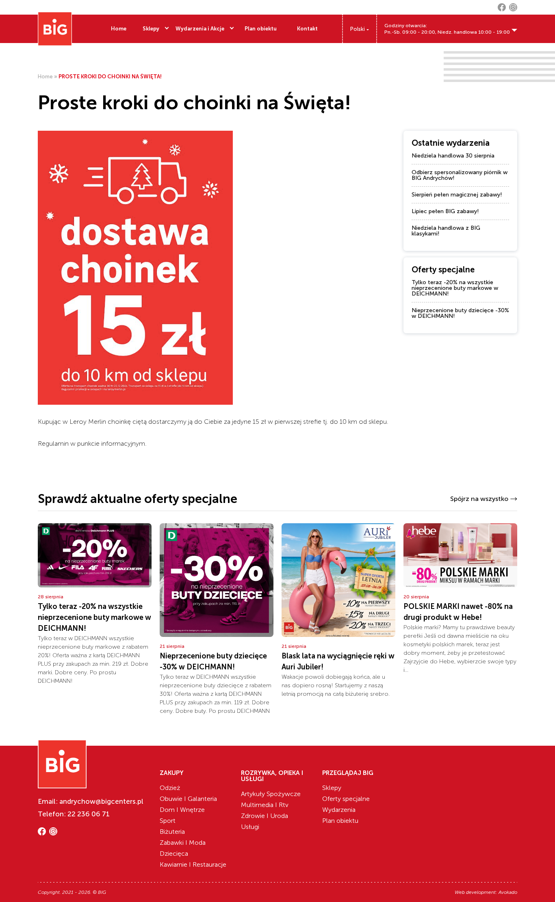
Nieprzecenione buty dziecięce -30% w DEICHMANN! (460, 313)
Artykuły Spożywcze (271, 794)
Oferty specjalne (346, 799)
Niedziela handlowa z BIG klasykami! (446, 230)
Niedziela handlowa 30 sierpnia (453, 155)
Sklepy (151, 29)
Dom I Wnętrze (182, 810)
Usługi (250, 827)
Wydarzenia (339, 810)
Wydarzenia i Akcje (200, 29)
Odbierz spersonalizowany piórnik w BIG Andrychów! (459, 175)
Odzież (170, 788)
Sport (168, 820)
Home (118, 29)
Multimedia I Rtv (264, 805)
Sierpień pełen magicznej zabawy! (457, 194)
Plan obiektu (261, 29)
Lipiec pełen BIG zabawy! (445, 211)
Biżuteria (172, 831)
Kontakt (307, 29)
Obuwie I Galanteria (188, 799)
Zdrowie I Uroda (264, 816)
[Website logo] (55, 29)
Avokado (508, 892)
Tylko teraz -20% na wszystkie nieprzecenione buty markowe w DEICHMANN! (455, 288)
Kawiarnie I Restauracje (193, 864)
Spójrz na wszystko (479, 499)
